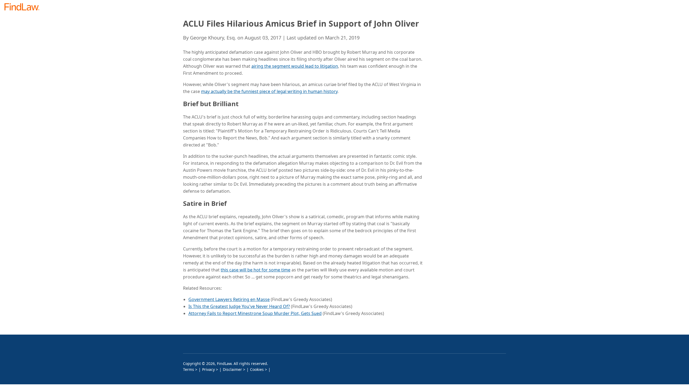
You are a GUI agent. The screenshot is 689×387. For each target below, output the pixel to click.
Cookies (257, 369)
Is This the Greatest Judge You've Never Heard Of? (239, 306)
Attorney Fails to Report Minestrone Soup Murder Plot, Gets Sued (255, 313)
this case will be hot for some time (255, 270)
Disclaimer (232, 369)
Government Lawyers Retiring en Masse (229, 299)
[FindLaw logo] (24, 7)
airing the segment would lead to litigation (294, 66)
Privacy (208, 369)
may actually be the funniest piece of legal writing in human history (269, 91)
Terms (188, 369)
